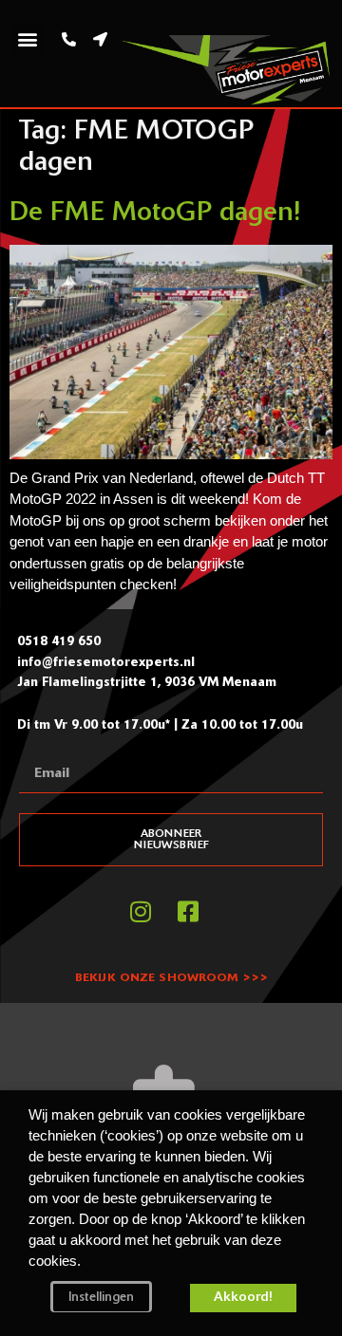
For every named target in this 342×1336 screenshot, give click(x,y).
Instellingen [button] (101, 1297)
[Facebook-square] (188, 911)
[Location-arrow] (100, 39)
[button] (27, 39)
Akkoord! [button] (243, 1297)
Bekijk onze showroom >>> (171, 978)
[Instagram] (140, 911)
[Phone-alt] (69, 39)
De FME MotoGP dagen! (155, 213)
